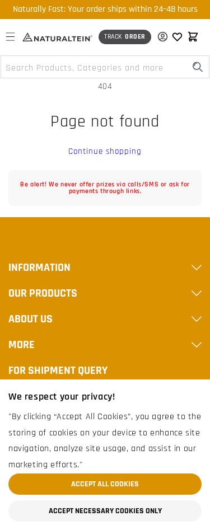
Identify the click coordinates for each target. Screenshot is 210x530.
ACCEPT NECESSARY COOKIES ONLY (105, 511)
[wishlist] (177, 37)
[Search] (197, 67)
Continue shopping (105, 151)
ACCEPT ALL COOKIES (105, 484)
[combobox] (105, 66)
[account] (160, 37)
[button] (10, 37)
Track (125, 36)
